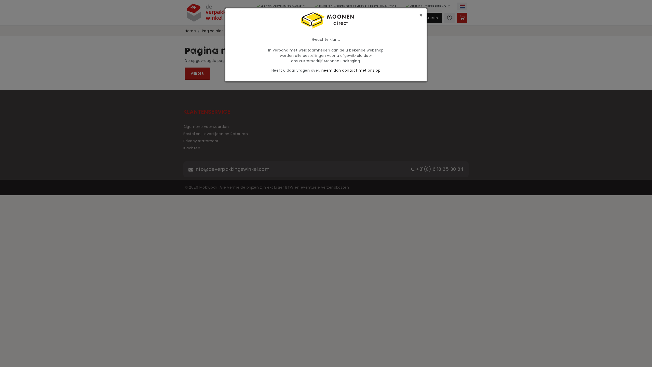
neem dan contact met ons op (351, 70)
